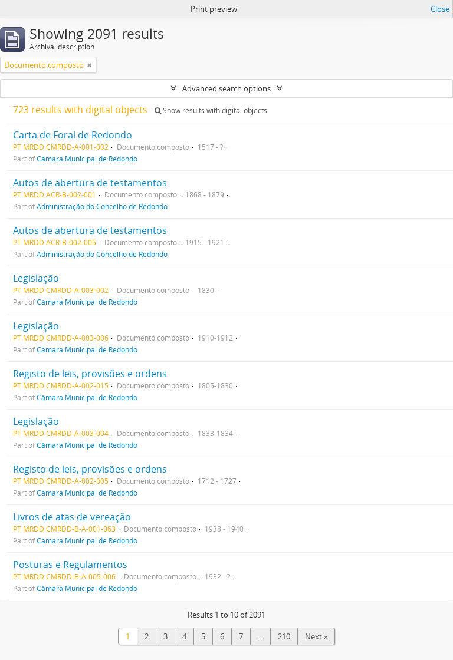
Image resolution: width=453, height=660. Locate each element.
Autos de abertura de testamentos (90, 182)
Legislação (36, 278)
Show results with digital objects (214, 110)
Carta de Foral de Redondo (72, 134)
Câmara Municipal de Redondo (87, 158)
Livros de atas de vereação (72, 516)
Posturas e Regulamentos (70, 564)
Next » (316, 636)
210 (284, 636)
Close (440, 9)
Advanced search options (226, 88)
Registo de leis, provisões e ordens (90, 373)
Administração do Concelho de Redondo (102, 206)
